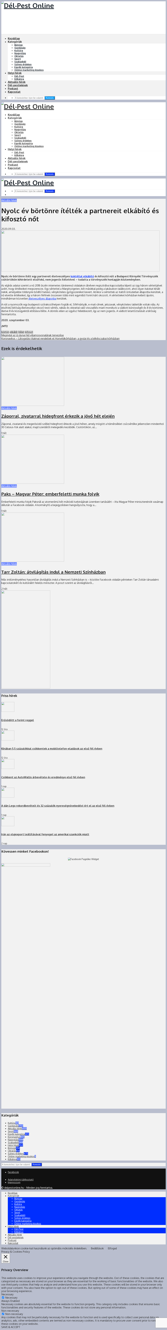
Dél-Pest (19, 76)
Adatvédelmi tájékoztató (21, 1179)
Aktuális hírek (16, 82)
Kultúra (18, 50)
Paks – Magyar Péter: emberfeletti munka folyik (50, 494)
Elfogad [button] (112, 1248)
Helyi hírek (15, 73)
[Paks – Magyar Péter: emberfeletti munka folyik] (32, 482)
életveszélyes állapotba (42, 298)
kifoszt (29, 332)
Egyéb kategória (23, 67)
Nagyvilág (20, 53)
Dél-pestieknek (18, 85)
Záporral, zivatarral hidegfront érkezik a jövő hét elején (58, 416)
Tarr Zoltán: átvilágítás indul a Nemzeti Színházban (53, 572)
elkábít (14, 332)
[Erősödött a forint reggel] (7, 710)
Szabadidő (20, 61)
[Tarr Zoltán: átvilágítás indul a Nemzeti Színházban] (32, 560)
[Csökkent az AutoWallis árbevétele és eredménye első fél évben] (7, 768)
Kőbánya (19, 79)
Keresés (50, 98)
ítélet (21, 332)
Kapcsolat (14, 91)
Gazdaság (19, 47)
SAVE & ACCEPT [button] (10, 1327)
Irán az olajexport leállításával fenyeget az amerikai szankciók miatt (45, 834)
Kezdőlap (14, 38)
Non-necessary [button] (10, 1310)
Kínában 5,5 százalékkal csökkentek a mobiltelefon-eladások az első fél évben (51, 748)
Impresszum (14, 1182)
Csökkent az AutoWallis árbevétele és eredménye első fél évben (43, 777)
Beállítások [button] (97, 1248)
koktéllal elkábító (82, 276)
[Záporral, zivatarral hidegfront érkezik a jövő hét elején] (32, 405)
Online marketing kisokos (29, 70)
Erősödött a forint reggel (17, 720)
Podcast (13, 88)
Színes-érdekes (22, 64)
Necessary (11, 1297)
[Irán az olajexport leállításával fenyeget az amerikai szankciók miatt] (7, 825)
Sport (17, 58)
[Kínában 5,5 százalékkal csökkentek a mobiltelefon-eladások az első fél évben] (7, 739)
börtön (5, 332)
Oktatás (18, 56)
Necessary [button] (7, 1294)
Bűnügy (18, 45)
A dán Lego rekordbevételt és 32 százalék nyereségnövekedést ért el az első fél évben (57, 805)
